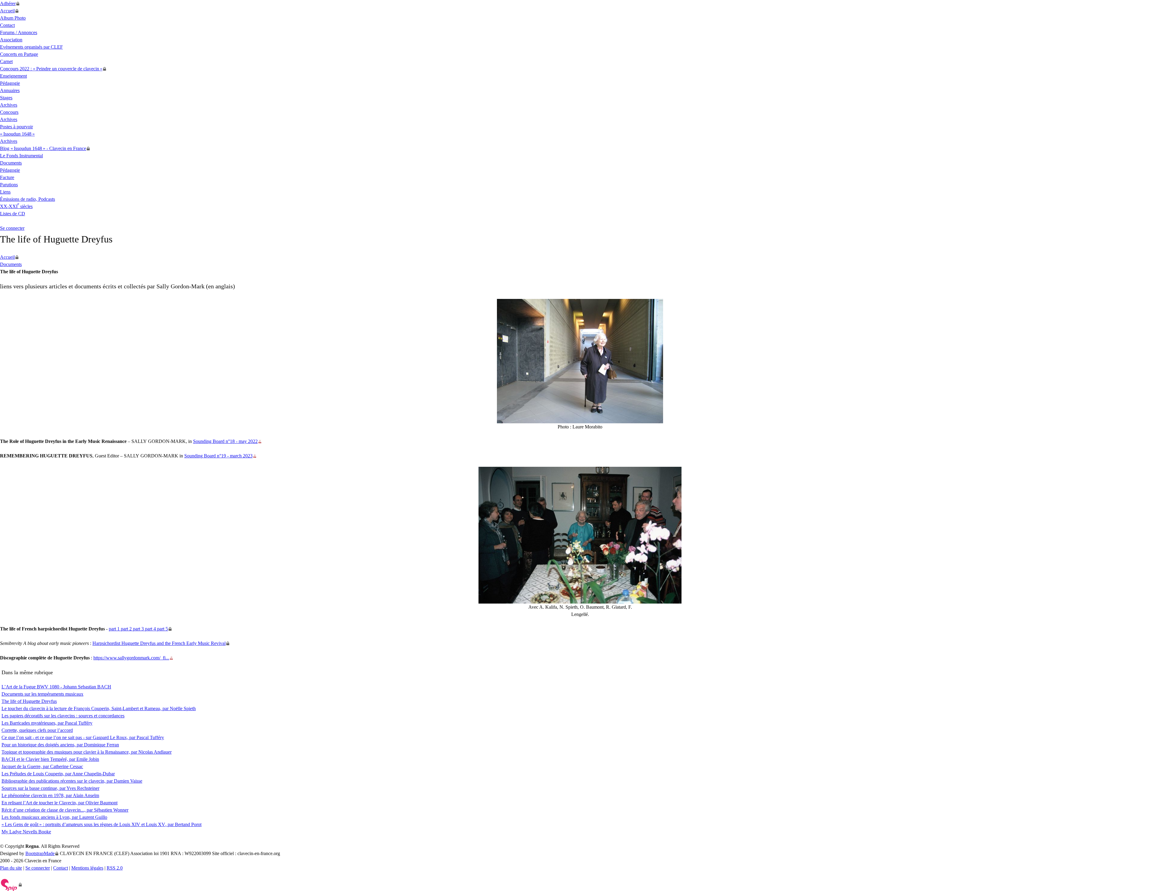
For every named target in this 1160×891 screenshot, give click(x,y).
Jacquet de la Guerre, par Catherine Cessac (42, 766)
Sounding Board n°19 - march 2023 (218, 455)
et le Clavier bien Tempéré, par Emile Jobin (50, 759)
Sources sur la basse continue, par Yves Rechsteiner (50, 788)
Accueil (7, 10)
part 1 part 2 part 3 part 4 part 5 (138, 628)
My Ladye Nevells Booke (26, 831)
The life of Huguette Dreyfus (29, 701)
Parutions (9, 184)
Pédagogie (10, 83)
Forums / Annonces (18, 32)
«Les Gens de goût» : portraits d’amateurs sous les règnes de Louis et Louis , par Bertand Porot (101, 824)
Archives (8, 104)
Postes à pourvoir (16, 126)
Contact (7, 25)
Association (11, 39)
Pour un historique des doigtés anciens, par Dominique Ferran (60, 744)
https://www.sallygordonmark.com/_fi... (131, 657)
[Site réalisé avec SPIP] (11, 885)
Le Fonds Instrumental (21, 155)
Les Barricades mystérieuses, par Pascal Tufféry (47, 723)
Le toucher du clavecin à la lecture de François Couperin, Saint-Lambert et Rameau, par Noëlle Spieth (99, 708)
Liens (5, 191)
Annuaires (10, 90)
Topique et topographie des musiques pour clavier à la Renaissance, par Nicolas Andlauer (87, 752)
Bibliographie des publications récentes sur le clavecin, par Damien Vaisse (72, 781)
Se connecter (12, 228)
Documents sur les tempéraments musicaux (42, 694)
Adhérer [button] (8, 3)
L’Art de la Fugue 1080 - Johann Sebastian (56, 686)
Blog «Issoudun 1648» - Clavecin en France (43, 148)
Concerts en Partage (19, 54)
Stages (6, 97)
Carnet (6, 61)
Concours (9, 112)
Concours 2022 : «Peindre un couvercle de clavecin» (51, 68)
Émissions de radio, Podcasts (27, 199)
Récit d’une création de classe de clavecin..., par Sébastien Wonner (65, 809)
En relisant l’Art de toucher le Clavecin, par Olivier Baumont (60, 802)
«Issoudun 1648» (17, 133)
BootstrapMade (40, 853)
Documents (11, 162)
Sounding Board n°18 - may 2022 (225, 441)
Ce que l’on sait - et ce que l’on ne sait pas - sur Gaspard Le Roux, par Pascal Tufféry (83, 737)
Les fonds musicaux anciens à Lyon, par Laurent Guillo (54, 817)
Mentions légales (87, 867)
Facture (7, 177)
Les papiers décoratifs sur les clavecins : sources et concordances (63, 715)
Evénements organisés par (31, 47)
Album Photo (13, 18)
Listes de (12, 213)
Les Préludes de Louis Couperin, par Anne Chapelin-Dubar (58, 773)
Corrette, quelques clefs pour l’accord (37, 730)
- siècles (16, 206)
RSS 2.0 (115, 867)
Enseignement (13, 76)
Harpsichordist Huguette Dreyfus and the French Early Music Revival (159, 643)
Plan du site (11, 867)
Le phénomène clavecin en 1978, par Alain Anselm (50, 795)
